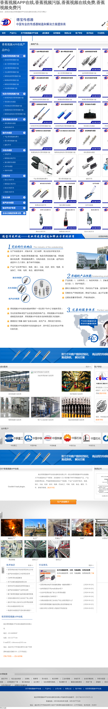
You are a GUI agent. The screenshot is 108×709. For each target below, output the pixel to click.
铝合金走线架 (16, 679)
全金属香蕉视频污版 (12, 72)
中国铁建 (53, 445)
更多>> (88, 367)
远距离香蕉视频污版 (12, 68)
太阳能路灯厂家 (12, 682)
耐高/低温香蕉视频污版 (13, 76)
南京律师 (55, 679)
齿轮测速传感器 (10, 123)
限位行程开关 (9, 180)
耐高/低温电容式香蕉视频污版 (15, 114)
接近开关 (4, 679)
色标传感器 (9, 170)
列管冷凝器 (101, 679)
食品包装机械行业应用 (76, 420)
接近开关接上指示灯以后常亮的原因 (20, 602)
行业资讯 (101, 33)
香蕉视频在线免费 (10, 119)
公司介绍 (58, 689)
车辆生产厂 (59, 538)
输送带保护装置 (9, 208)
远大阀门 (37, 682)
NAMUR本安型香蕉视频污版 (41, 126)
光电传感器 (7, 150)
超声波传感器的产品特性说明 (18, 590)
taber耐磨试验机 (50, 682)
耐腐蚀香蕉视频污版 (12, 80)
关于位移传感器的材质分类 (17, 582)
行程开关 (6, 176)
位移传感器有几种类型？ (49, 596)
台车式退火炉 (6, 685)
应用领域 (56, 33)
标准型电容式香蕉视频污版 (14, 98)
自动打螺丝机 (89, 679)
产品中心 (13, 33)
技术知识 (90, 33)
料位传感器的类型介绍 (16, 606)
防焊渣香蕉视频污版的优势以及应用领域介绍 (56, 604)
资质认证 (67, 33)
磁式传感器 (7, 133)
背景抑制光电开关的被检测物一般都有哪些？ (56, 585)
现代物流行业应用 (76, 394)
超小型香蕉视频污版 (12, 64)
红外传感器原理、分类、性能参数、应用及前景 (73, 570)
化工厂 (35, 538)
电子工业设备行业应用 (45, 420)
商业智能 (12, 560)
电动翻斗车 (63, 682)
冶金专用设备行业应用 (45, 375)
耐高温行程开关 (10, 184)
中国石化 (92, 445)
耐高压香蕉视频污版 (12, 84)
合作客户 (5, 428)
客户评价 (78, 33)
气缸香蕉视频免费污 (12, 137)
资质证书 (98, 469)
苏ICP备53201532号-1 (84, 697)
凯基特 (94, 705)
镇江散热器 (26, 682)
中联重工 (14, 445)
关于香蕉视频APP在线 (29, 33)
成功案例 (45, 33)
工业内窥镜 (66, 679)
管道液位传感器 (10, 102)
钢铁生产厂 (12, 538)
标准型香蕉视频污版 (12, 60)
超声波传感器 (8, 203)
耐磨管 (35, 679)
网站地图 (3, 708)
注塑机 (27, 679)
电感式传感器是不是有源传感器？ (19, 610)
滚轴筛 (98, 682)
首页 (4, 33)
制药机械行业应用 (15, 420)
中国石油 (72, 445)
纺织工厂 (35, 560)
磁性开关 (8, 145)
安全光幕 (6, 197)
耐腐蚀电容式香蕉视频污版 (14, 110)
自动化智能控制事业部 (12, 213)
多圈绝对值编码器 (21, 685)
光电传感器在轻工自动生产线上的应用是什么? (56, 600)
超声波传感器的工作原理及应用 (19, 574)
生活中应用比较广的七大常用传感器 (53, 592)
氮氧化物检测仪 (76, 682)
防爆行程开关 (9, 192)
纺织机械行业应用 (15, 394)
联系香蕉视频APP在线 (10, 38)
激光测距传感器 (10, 162)
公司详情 (27, 38)
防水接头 (45, 679)
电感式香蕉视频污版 (11, 56)
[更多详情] (102, 393)
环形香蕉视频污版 (11, 88)
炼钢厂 (82, 538)
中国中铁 (33, 445)
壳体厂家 (89, 682)
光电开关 (8, 154)
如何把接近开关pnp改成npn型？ (51, 588)
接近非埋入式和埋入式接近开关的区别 (53, 608)
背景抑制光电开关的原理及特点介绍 (20, 570)
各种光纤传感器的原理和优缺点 (19, 586)
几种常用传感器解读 (15, 578)
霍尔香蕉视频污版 (11, 141)
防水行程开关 (9, 188)
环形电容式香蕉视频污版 (13, 106)
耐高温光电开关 (10, 158)
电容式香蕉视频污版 (11, 94)
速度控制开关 (9, 127)
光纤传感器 (9, 166)
